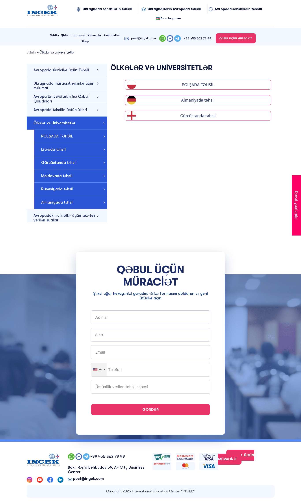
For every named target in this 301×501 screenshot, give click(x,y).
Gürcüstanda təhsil (58, 162)
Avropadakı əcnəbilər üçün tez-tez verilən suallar (64, 217)
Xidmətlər (94, 35)
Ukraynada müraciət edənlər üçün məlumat (63, 85)
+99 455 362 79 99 (197, 38)
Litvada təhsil (53, 149)
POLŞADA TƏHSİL (57, 136)
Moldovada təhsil (56, 176)
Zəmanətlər (112, 35)
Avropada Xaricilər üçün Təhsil (61, 70)
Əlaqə (85, 41)
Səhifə (54, 35)
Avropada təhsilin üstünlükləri (60, 110)
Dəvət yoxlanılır (296, 205)
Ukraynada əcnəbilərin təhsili (107, 9)
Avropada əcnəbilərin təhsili (238, 9)
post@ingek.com (143, 38)
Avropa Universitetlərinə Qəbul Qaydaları (61, 98)
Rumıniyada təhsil (57, 189)
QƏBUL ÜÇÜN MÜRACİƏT (235, 38)
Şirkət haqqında (73, 35)
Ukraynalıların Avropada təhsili (174, 9)
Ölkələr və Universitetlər (54, 123)
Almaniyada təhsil (57, 202)
